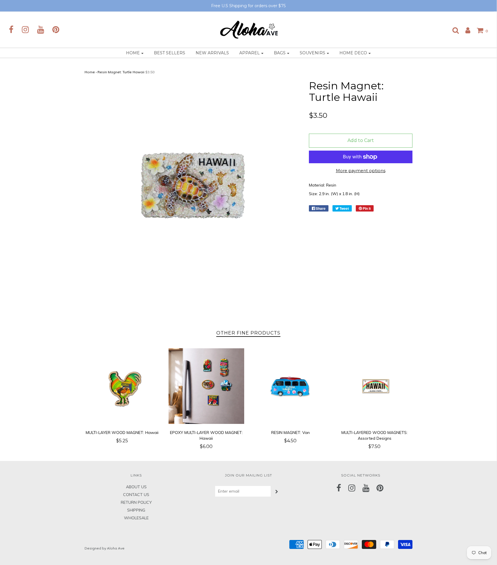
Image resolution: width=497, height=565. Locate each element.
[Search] (453, 30)
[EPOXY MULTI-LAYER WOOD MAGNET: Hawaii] (206, 386)
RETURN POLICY (136, 502)
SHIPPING (136, 510)
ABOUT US (136, 486)
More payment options (360, 170)
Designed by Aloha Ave (105, 548)
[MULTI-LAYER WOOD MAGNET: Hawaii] (122, 386)
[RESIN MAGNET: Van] (290, 386)
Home (90, 72)
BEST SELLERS (169, 52)
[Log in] (465, 30)
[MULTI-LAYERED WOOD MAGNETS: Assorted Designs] (374, 386)
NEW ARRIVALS (212, 52)
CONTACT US (136, 494)
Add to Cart (360, 140)
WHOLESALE (136, 517)
